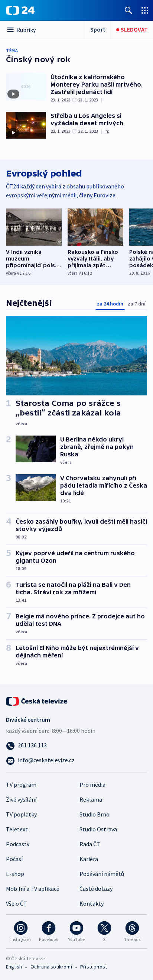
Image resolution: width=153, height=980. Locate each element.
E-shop (15, 873)
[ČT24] (20, 10)
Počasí (14, 859)
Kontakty (91, 903)
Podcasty (17, 844)
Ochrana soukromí (51, 966)
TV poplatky (21, 814)
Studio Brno (94, 814)
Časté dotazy (96, 888)
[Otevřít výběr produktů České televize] (145, 10)
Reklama (90, 799)
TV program (21, 784)
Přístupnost (93, 966)
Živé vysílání (21, 799)
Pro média (92, 784)
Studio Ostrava (98, 829)
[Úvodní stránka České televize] (37, 700)
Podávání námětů (101, 873)
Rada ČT (89, 844)
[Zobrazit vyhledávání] (128, 10)
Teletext (17, 829)
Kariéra (88, 859)
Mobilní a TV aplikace (32, 888)
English (14, 966)
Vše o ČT (16, 903)
